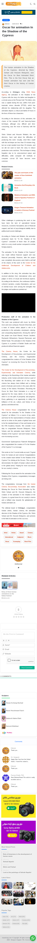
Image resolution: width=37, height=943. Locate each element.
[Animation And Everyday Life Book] (7, 187)
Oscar (7, 541)
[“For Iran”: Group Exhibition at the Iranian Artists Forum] (30, 894)
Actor (5, 916)
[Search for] (34, 4)
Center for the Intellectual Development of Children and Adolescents (18, 265)
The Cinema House (9, 351)
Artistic (6, 920)
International (9, 537)
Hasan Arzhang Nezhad (14, 703)
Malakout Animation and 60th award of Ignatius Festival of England (24, 197)
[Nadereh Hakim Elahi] (4, 718)
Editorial (7, 24)
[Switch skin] (31, 4)
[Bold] (3, 640)
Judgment (20, 537)
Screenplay (16, 541)
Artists (13, 532)
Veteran (6, 927)
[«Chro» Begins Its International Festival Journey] (30, 886)
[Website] (18, 567)
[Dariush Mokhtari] (4, 726)
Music (29, 537)
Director (6, 923)
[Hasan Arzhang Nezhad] (4, 703)
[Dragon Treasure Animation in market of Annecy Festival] (7, 210)
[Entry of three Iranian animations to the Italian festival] (10, 585)
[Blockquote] (8, 640)
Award (22, 532)
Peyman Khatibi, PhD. (17, 775)
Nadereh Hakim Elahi (13, 718)
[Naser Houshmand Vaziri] (4, 710)
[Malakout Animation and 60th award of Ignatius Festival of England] (7, 197)
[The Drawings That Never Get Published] (18, 901)
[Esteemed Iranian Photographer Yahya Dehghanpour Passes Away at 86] (7, 901)
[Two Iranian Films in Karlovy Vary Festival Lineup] (7, 893)
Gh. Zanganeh (15, 757)
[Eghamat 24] (18, 525)
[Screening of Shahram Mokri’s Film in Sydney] (30, 901)
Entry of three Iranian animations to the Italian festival (9, 594)
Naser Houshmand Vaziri (15, 710)
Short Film (27, 541)
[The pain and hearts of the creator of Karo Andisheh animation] (7, 175)
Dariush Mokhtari (12, 726)
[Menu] (3, 4)
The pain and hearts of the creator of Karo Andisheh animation (23, 175)
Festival (16, 923)
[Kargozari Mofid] (18, 12)
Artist (5, 532)
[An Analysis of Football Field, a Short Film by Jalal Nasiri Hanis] (18, 885)
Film (24, 923)
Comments (18, 741)
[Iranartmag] (13, 3)
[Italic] (6, 640)
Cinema (30, 532)
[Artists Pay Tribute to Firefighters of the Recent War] (18, 894)
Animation (6, 20)
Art (13, 916)
